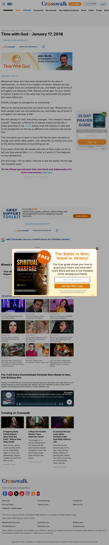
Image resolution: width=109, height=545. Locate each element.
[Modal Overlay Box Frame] (54, 272)
